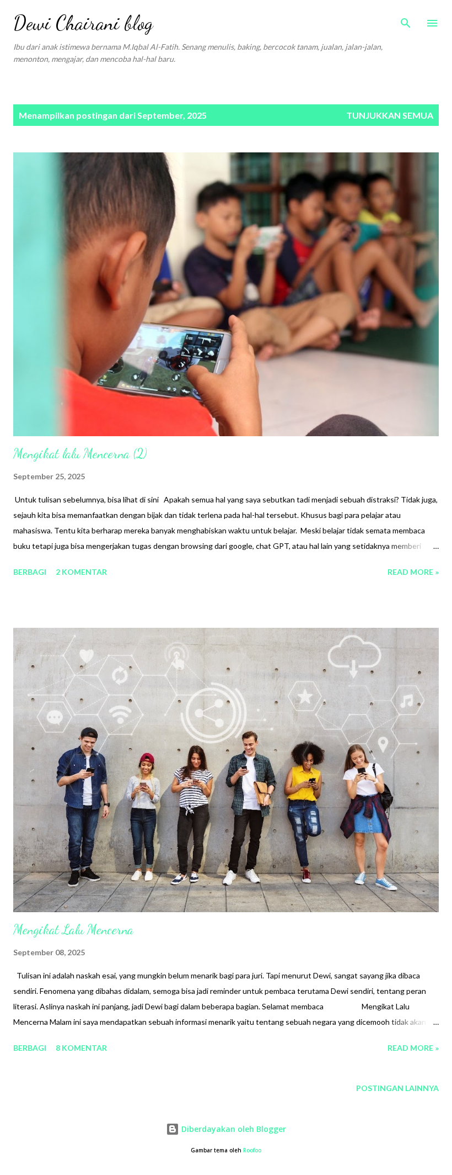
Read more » (413, 571)
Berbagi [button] (29, 571)
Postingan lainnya (397, 1088)
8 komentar (81, 1047)
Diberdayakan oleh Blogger (232, 1129)
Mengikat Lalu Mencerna (73, 930)
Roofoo (252, 1150)
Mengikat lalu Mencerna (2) (80, 454)
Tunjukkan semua (389, 115)
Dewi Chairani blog (83, 23)
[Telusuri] (405, 20)
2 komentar (81, 571)
